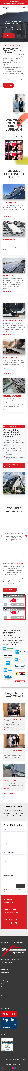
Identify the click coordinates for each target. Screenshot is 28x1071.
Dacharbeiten (9, 202)
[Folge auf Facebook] (11, 923)
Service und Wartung (6, 986)
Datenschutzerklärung (16, 891)
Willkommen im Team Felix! (12, 719)
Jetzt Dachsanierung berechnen (11, 465)
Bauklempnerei (5, 984)
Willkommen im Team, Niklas (13, 750)
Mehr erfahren (7, 216)
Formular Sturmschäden (7, 999)
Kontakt (9, 35)
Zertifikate (4, 1002)
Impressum (18, 1064)
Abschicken (20, 886)
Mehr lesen (14, 540)
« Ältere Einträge (9, 793)
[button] (2, 1068)
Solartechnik (4, 978)
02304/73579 (8, 962)
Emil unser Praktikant (10, 780)
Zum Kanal (9, 589)
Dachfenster (4, 975)
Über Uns (8, 85)
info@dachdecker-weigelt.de (12, 959)
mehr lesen (6, 729)
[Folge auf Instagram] (16, 923)
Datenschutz (10, 1064)
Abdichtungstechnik (6, 981)
